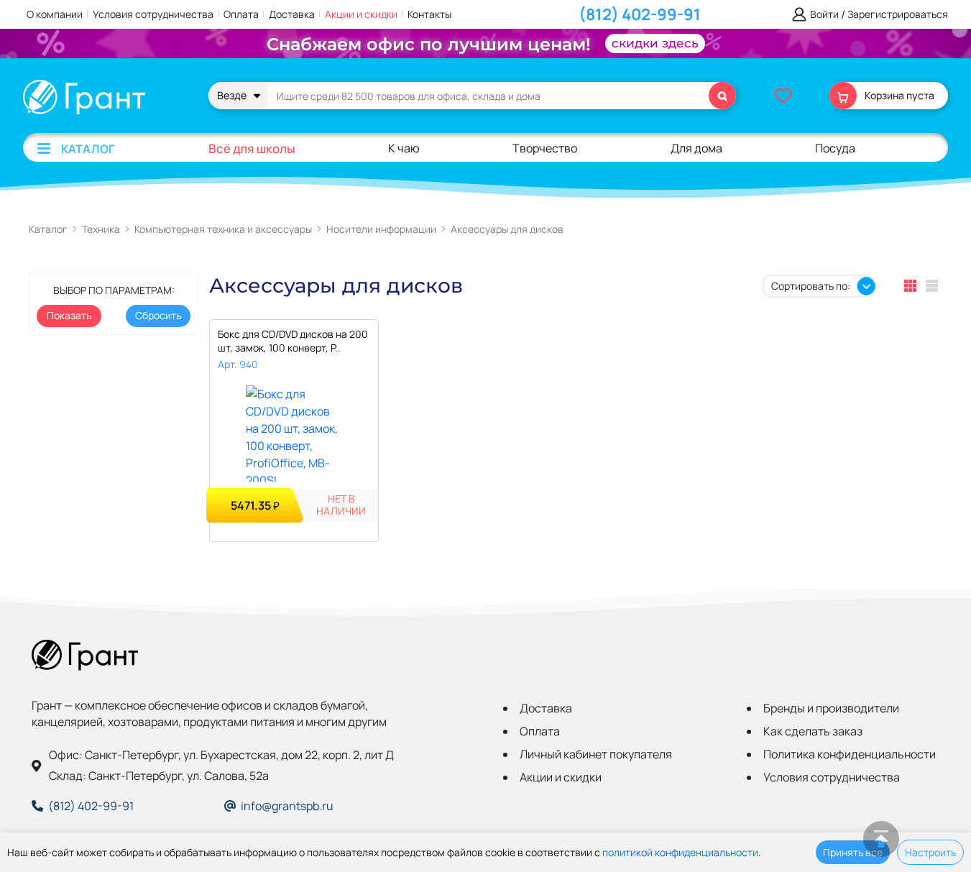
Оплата (241, 14)
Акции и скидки (361, 14)
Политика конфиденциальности (849, 754)
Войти (824, 15)
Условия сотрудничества (153, 14)
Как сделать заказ (812, 731)
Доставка (292, 14)
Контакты (429, 14)
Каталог (88, 149)
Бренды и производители (831, 708)
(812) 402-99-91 (640, 14)
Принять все (853, 852)
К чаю (404, 148)
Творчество (544, 148)
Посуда (835, 148)
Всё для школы (251, 148)
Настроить (930, 852)
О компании (55, 14)
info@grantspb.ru (287, 806)
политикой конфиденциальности (680, 852)
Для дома (696, 148)
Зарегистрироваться (897, 15)
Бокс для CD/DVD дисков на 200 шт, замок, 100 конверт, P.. (293, 341)
